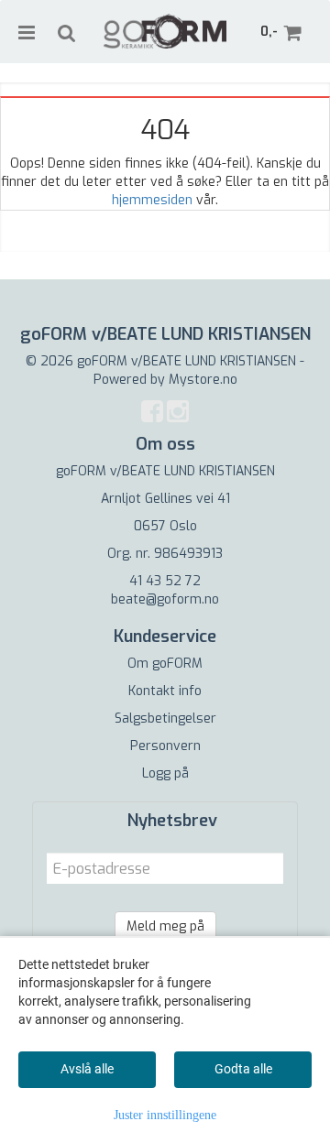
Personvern (165, 746)
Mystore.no (203, 379)
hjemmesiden (152, 200)
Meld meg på (165, 926)
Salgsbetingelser (165, 718)
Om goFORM (165, 663)
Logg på (165, 773)
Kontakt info (165, 691)
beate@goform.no (165, 599)
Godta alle (243, 1068)
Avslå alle (87, 1068)
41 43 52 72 (165, 581)
